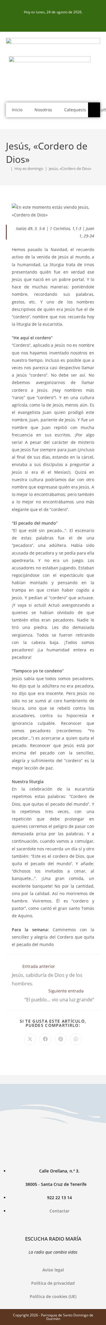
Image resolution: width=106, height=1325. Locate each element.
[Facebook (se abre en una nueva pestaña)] (53, 21)
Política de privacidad (53, 1283)
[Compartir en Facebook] (45, 1039)
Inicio (17, 110)
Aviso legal (53, 1270)
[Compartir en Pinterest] (61, 1039)
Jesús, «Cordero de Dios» (70, 168)
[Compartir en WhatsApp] (76, 1039)
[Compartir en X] (30, 1039)
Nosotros (43, 110)
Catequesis (75, 110)
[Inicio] (7, 168)
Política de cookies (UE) (53, 1296)
